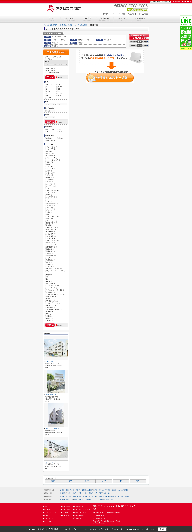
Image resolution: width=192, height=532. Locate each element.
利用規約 (47, 515)
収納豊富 (50, 275)
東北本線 (120, 496)
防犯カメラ (50, 299)
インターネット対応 (53, 285)
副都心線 (113, 496)
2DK (59, 89)
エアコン (50, 262)
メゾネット (50, 210)
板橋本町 (89, 499)
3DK (47, 93)
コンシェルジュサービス (55, 309)
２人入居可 (50, 166)
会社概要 (47, 509)
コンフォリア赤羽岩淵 (52, 428)
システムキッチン (53, 240)
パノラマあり (50, 140)
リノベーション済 (53, 160)
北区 (67, 490)
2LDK (48, 91)
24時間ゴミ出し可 (53, 305)
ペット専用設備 (52, 149)
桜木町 (87, 481)
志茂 (96, 493)
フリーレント (51, 182)
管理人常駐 (50, 175)
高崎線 (127, 496)
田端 (111, 499)
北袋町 (70, 481)
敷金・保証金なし (52, 68)
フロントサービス (53, 303)
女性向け (50, 199)
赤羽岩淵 (106, 499)
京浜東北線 (63, 496)
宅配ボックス (51, 292)
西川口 (99, 499)
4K (47, 95)
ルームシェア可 (52, 192)
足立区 (114, 490)
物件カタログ (48, 521)
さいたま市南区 (123, 490)
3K (59, 91)
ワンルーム (50, 85)
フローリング (51, 205)
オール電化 (50, 218)
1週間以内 (61, 131)
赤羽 (61, 499)
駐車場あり (50, 312)
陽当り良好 (50, 153)
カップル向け (51, 197)
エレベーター (51, 221)
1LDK (60, 87)
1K (59, 85)
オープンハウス (52, 186)
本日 (59, 129)
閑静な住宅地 (51, 155)
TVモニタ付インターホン (55, 290)
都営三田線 (72, 496)
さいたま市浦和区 (104, 490)
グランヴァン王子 (50, 395)
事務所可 (50, 164)
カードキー (50, 184)
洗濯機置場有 (51, 232)
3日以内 (49, 131)
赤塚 (104, 493)
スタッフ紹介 (66, 509)
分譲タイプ (50, 173)
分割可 (49, 171)
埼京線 (79, 496)
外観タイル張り (52, 234)
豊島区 (84, 490)
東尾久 (75, 493)
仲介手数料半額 (79, 515)
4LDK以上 (49, 98)
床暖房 (49, 264)
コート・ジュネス (50, 462)
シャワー (50, 258)
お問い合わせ (66, 506)
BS (48, 279)
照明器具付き (51, 223)
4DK (59, 95)
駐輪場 (49, 225)
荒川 (80, 493)
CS (48, 277)
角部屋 (49, 320)
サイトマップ (48, 518)
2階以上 (49, 314)
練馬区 (95, 490)
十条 (75, 499)
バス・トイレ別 (52, 245)
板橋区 (62, 490)
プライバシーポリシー (51, 512)
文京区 (89, 490)
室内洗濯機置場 (52, 203)
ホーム (46, 506)
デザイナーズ (51, 158)
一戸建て (49, 59)
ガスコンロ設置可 (53, 190)
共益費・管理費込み (52, 72)
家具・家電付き (52, 229)
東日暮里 (63, 493)
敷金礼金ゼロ (78, 506)
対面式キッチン (52, 242)
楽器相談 (50, 151)
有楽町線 (106, 496)
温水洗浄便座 (51, 251)
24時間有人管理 (52, 301)
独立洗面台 (50, 260)
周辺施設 (65, 512)
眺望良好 (50, 177)
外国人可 (50, 188)
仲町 (121, 481)
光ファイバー (51, 283)
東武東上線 (86, 496)
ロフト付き (50, 208)
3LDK (60, 93)
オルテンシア (49, 361)
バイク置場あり (52, 227)
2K (47, 89)
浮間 (100, 493)
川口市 (78, 490)
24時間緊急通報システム (55, 294)
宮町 (137, 481)
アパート (49, 57)
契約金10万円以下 (80, 512)
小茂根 (85, 493)
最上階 (49, 316)
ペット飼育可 (51, 147)
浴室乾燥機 (50, 249)
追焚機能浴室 (51, 247)
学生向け (50, 195)
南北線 (94, 496)
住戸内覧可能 (51, 307)
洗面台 (49, 253)
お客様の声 (65, 515)
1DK (47, 87)
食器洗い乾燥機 (52, 238)
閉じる (162, 529)
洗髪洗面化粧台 (52, 255)
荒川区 (72, 490)
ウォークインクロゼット (55, 268)
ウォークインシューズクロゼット (56, 271)
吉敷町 (53, 481)
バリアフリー (51, 169)
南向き (49, 318)
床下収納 (50, 266)
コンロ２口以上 (52, 236)
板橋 (109, 493)
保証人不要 (50, 162)
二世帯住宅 (50, 179)
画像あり (49, 138)
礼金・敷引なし (51, 70)
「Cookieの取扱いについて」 (133, 529)
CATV (49, 281)
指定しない (50, 129)
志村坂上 (81, 499)
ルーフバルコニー (53, 216)
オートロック (51, 288)
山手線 (99, 496)
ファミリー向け (52, 201)
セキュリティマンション (82, 509)
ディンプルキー (52, 296)
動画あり (61, 138)
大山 (94, 499)
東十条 (66, 499)
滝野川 (69, 493)
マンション (58, 57)
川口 (71, 499)
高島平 (91, 493)
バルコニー (50, 214)
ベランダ (50, 212)
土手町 (104, 481)
